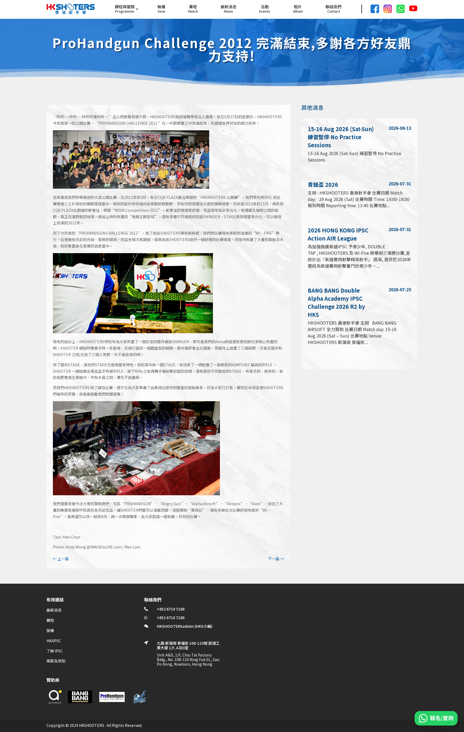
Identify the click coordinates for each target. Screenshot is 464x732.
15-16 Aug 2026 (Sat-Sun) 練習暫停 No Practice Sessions (341, 137)
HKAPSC (53, 640)
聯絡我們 (333, 6)
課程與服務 (125, 6)
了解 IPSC (54, 651)
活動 (265, 6)
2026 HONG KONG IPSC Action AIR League (338, 234)
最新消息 (228, 6)
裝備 (161, 6)
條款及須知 (55, 660)
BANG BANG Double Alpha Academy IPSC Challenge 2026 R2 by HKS (336, 302)
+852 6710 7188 (170, 609)
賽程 (193, 6)
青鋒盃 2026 (323, 184)
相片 (298, 6)
